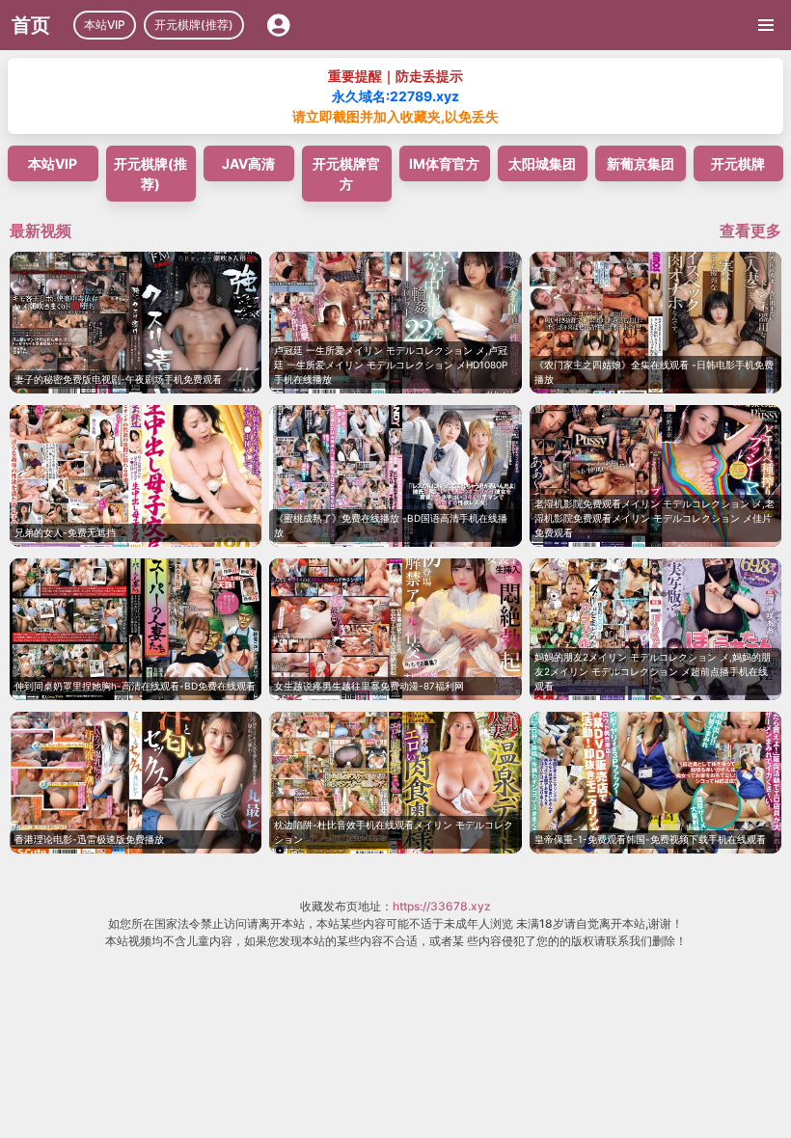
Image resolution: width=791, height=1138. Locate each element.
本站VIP (104, 24)
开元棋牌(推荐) (193, 24)
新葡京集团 (640, 163)
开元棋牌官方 (346, 173)
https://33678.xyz (442, 906)
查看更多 (750, 230)
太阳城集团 (542, 163)
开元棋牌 (738, 163)
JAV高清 (248, 163)
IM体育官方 (444, 163)
